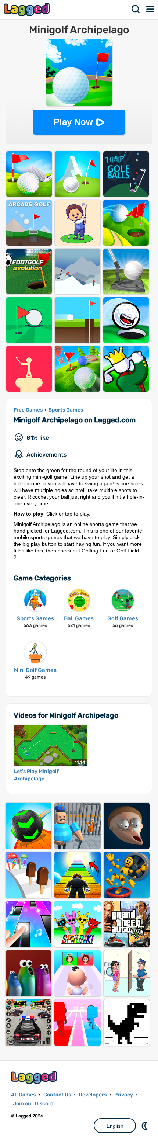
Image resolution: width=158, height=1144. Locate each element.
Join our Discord (33, 1103)
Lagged (27, 9)
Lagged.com (35, 1077)
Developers (93, 1095)
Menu (150, 9)
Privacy (123, 1095)
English (115, 1126)
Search (136, 9)
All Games (23, 1095)
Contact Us (57, 1095)
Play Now (73, 122)
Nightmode (145, 1125)
